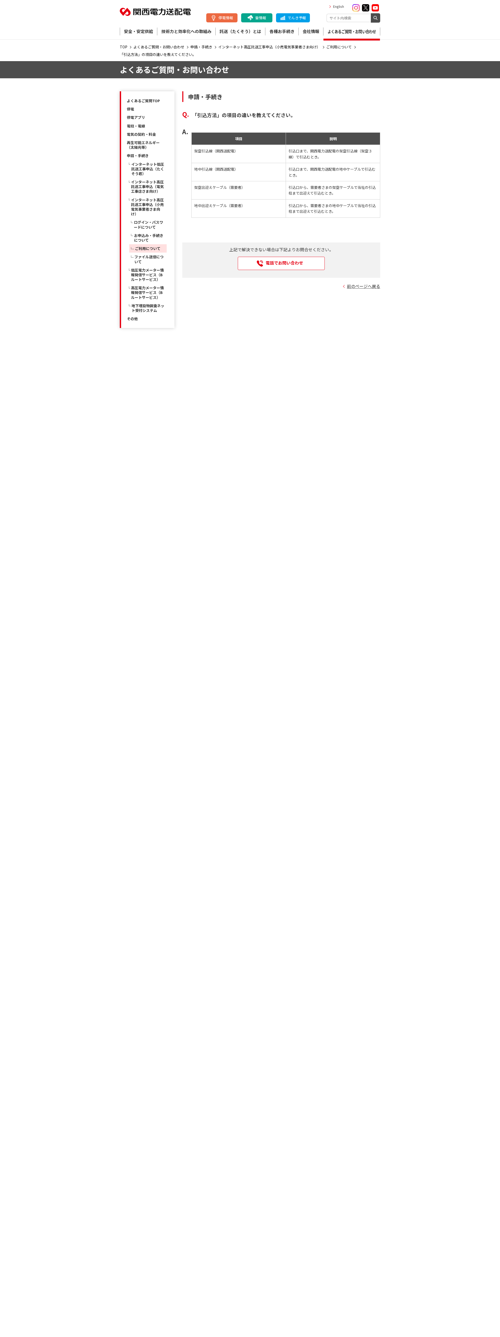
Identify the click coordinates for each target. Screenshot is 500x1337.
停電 (130, 109)
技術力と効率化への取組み (186, 31)
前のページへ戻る (363, 286)
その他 (132, 318)
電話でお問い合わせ (284, 263)
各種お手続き (282, 31)
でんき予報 (297, 17)
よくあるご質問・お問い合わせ (352, 31)
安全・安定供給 (138, 31)
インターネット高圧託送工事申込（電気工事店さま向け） (147, 186)
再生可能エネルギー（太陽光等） (143, 145)
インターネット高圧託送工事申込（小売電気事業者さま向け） (147, 207)
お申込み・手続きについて (148, 238)
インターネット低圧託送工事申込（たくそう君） (147, 169)
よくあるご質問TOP (143, 100)
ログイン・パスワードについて (148, 224)
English (338, 6)
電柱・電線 (136, 125)
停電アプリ (136, 117)
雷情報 (260, 17)
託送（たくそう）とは (240, 31)
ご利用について (147, 248)
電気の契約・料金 (141, 134)
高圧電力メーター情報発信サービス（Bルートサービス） (147, 292)
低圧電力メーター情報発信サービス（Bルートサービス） (147, 274)
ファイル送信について (149, 259)
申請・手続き (138, 155)
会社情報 (311, 31)
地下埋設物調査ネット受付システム (148, 308)
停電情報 (225, 17)
